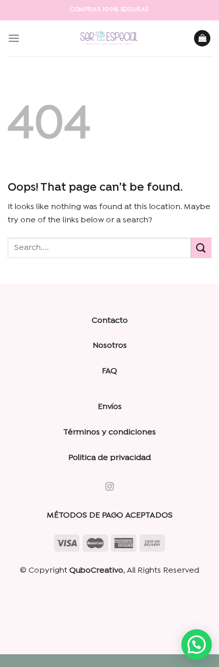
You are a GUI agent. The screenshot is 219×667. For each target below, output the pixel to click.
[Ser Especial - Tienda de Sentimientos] (109, 38)
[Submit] (201, 248)
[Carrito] (202, 38)
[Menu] (14, 37)
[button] (196, 644)
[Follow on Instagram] (109, 487)
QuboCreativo (96, 571)
